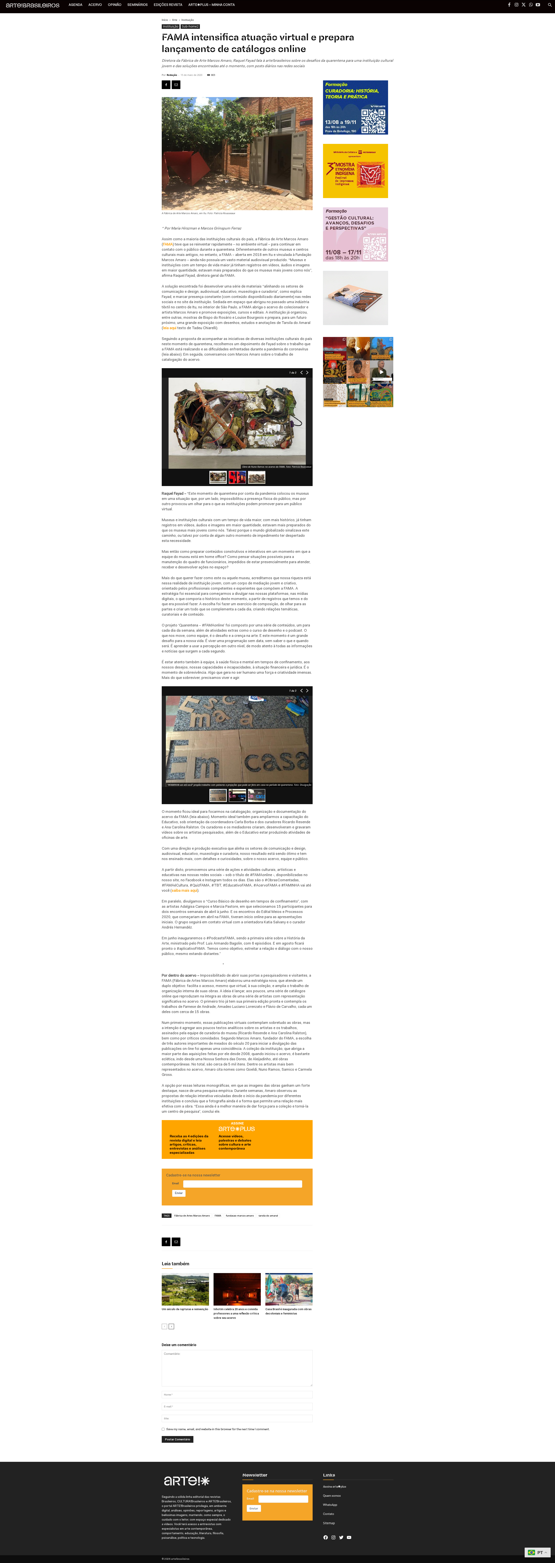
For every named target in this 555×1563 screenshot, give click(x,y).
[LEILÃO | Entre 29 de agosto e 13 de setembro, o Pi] (358, 372)
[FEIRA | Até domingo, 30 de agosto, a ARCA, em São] (381, 348)
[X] (523, 5)
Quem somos (332, 1496)
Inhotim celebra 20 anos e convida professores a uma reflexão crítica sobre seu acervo (236, 1313)
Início (165, 20)
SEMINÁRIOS (137, 5)
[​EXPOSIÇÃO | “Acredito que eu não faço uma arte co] (381, 372)
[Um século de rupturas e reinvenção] (185, 1289)
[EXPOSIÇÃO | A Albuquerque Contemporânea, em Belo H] (334, 348)
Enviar (179, 1193)
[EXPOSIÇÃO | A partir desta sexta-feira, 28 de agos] (358, 395)
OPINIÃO (114, 5)
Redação (172, 74)
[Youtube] (538, 5)
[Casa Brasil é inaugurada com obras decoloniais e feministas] (289, 1289)
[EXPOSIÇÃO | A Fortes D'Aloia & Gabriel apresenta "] (334, 395)
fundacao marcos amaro (240, 1215)
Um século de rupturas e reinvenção (185, 1309)
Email (175, 1183)
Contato (328, 1514)
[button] (550, 5)
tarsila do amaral (268, 1215)
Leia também (175, 1264)
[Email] (176, 84)
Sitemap (329, 1523)
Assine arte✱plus (334, 1486)
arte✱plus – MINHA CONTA (211, 5)
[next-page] (171, 1326)
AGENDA (75, 5)
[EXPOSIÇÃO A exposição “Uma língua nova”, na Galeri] (381, 395)
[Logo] (35, 6)
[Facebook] (509, 5)
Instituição (170, 26)
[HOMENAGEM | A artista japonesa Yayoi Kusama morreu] (334, 372)
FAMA (218, 1215)
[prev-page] (164, 1326)
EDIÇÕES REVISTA (168, 5)
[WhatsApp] (530, 5)
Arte (174, 20)
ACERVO (95, 5)
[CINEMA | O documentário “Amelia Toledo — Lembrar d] (358, 348)
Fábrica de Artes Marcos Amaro (192, 1215)
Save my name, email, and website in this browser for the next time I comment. (218, 1429)
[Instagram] (516, 5)
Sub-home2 (190, 26)
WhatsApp (330, 1505)
